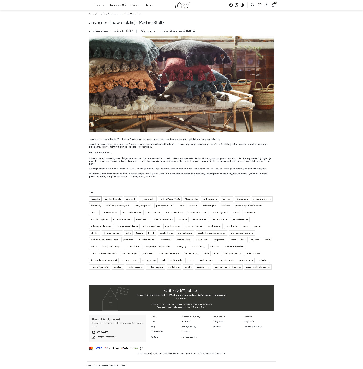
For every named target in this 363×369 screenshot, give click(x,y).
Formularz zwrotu (189, 337)
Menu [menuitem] (97, 5)
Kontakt (154, 337)
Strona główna (94, 14)
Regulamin (249, 321)
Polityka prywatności (253, 326)
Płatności (186, 321)
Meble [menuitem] (134, 5)
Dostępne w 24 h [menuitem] (118, 5)
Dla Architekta (157, 332)
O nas (153, 321)
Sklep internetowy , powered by (106, 365)
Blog (105, 14)
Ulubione (217, 326)
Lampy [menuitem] (149, 5)
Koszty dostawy (189, 326)
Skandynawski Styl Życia (183, 31)
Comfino (186, 332)
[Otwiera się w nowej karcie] (231, 5)
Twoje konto (218, 321)
